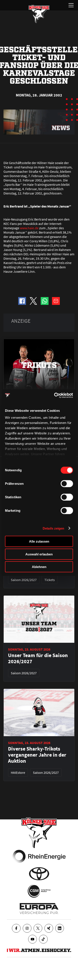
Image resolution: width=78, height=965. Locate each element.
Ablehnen (39, 567)
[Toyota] (39, 873)
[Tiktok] (43, 939)
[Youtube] (32, 939)
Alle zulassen (39, 541)
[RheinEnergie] (39, 856)
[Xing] (48, 928)
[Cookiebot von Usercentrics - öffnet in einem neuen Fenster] (55, 395)
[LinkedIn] (59, 928)
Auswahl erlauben (39, 554)
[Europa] (39, 908)
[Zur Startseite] (39, 13)
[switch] (67, 483)
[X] (38, 928)
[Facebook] (16, 928)
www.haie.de (29, 228)
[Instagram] (27, 928)
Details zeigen (53, 528)
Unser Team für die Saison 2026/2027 (38, 658)
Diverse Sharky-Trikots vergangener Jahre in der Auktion (37, 755)
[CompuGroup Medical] (39, 891)
